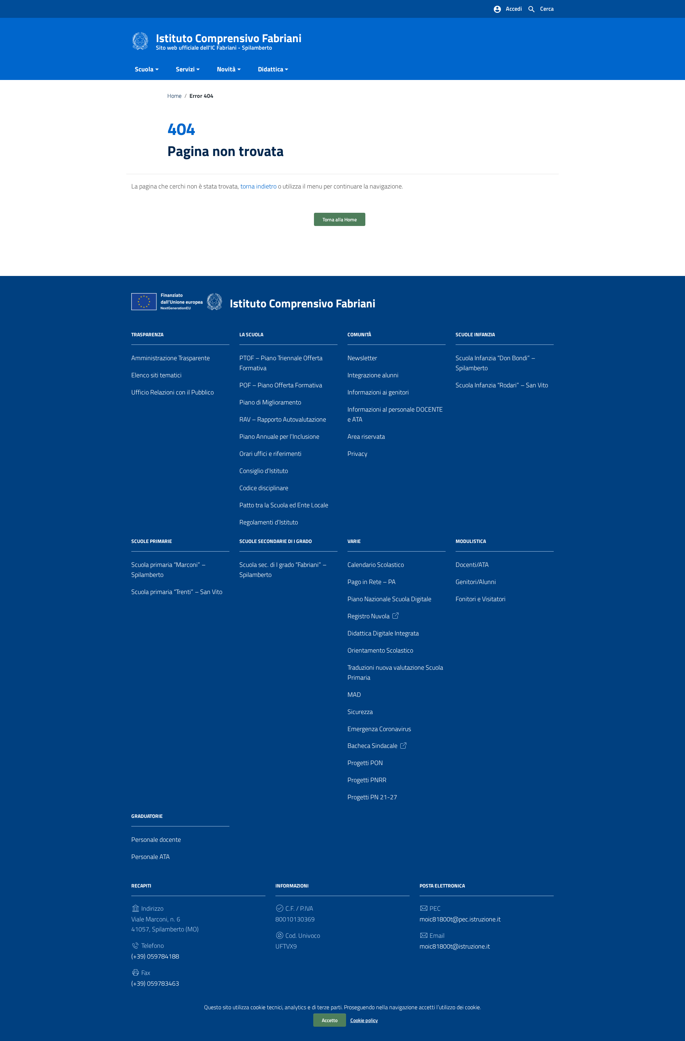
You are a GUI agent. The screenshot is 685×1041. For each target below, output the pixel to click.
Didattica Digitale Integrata (383, 633)
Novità (226, 69)
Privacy (357, 453)
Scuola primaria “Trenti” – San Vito (176, 592)
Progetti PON (365, 763)
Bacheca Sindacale (372, 745)
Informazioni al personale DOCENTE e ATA (395, 414)
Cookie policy (364, 1020)
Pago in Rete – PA (371, 582)
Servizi (185, 69)
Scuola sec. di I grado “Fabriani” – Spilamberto (282, 569)
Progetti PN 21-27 (372, 797)
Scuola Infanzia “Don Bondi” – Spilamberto (495, 363)
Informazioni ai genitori (378, 392)
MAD (354, 694)
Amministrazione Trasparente (170, 358)
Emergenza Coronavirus (379, 729)
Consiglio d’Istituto (263, 471)
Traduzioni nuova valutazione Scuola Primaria (395, 672)
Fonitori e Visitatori (481, 599)
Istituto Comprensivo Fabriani (228, 39)
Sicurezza (360, 711)
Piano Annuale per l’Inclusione (279, 436)
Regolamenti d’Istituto (268, 522)
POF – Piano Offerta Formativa (280, 385)
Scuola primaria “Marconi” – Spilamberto (168, 569)
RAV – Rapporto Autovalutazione (282, 419)
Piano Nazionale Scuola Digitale (389, 599)
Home (174, 95)
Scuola (144, 69)
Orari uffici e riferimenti (270, 453)
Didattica (270, 69)
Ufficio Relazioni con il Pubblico (172, 392)
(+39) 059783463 (155, 983)
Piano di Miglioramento (270, 402)
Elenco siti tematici (156, 375)
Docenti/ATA (472, 564)
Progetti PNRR (366, 780)
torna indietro (258, 186)
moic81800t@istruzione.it (455, 946)
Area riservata (366, 436)
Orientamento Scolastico (380, 650)
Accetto (330, 1020)
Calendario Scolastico (375, 564)
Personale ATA (150, 856)
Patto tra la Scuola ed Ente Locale (283, 505)
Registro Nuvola (368, 616)
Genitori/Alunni (476, 582)
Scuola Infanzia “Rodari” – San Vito (502, 385)
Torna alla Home (340, 219)
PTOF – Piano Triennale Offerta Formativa (281, 363)
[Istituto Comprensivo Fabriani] (140, 40)
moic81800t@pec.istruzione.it (460, 919)
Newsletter (362, 358)
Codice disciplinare (263, 488)
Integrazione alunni (373, 375)
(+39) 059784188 (155, 956)
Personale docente (156, 839)
